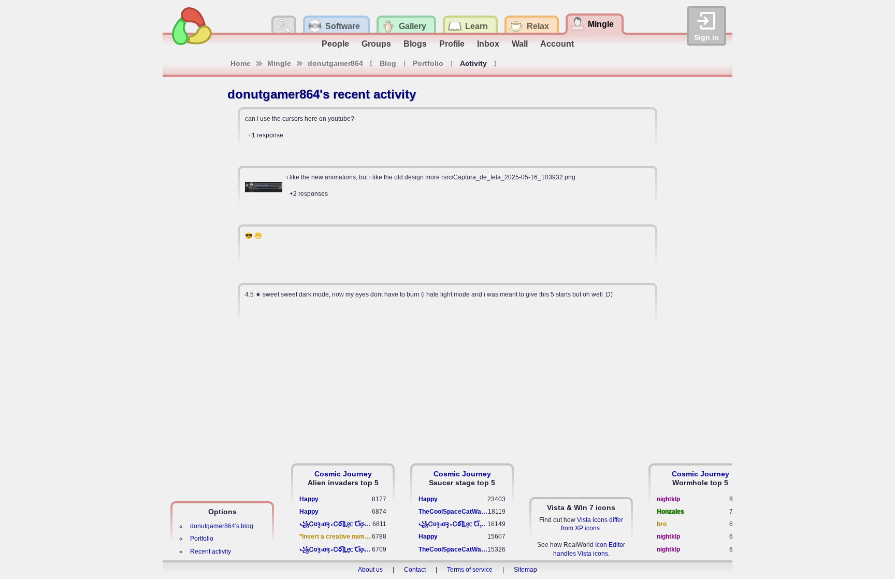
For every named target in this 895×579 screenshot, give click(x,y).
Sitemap (525, 569)
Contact (415, 569)
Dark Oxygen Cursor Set (365, 329)
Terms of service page (324, 154)
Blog (388, 63)
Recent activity (210, 551)
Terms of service (470, 569)
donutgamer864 (335, 63)
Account (557, 43)
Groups (376, 43)
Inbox (488, 43)
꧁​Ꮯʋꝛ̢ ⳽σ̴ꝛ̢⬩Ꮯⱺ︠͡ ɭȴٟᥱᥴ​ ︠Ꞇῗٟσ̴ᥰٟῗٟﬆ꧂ (335, 524)
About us (370, 569)
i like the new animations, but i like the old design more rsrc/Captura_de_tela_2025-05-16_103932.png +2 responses (430, 185)
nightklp (668, 499)
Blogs (415, 43)
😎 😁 (253, 235)
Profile (452, 43)
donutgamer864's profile (362, 212)
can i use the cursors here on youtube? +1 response (299, 127)
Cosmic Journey (343, 474)
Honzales (670, 511)
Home (240, 63)
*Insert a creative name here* (335, 536)
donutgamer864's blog (221, 526)
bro (662, 524)
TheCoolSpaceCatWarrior (453, 511)
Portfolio (428, 63)
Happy (309, 499)
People (335, 43)
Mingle (279, 63)
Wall (520, 43)
